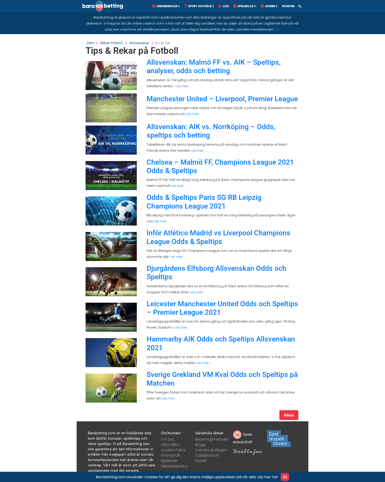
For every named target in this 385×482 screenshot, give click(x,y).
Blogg (200, 444)
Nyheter (288, 6)
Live (226, 6)
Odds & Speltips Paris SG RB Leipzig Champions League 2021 (204, 201)
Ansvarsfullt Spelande (170, 458)
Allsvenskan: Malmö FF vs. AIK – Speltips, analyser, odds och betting (214, 66)
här (276, 29)
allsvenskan (139, 43)
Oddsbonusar (167, 6)
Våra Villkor (170, 444)
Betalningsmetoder (211, 439)
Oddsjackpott (207, 455)
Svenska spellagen (211, 450)
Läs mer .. (182, 86)
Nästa (289, 415)
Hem (91, 43)
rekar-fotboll (111, 43)
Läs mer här (267, 477)
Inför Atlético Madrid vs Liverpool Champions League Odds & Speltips (218, 237)
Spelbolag (246, 6)
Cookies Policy (173, 450)
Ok (285, 476)
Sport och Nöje (200, 6)
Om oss (167, 439)
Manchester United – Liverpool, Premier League (222, 99)
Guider (270, 6)
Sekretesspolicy (174, 466)
